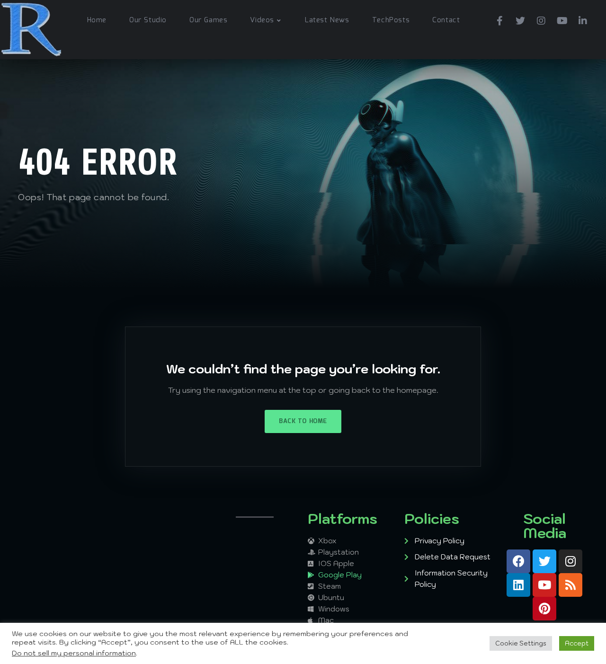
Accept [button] (576, 643)
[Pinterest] (544, 608)
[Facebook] (499, 19)
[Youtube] (562, 19)
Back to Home (303, 421)
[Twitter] (520, 19)
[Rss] (570, 585)
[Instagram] (541, 19)
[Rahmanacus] (31, 29)
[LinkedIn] (582, 19)
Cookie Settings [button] (520, 643)
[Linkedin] (518, 585)
